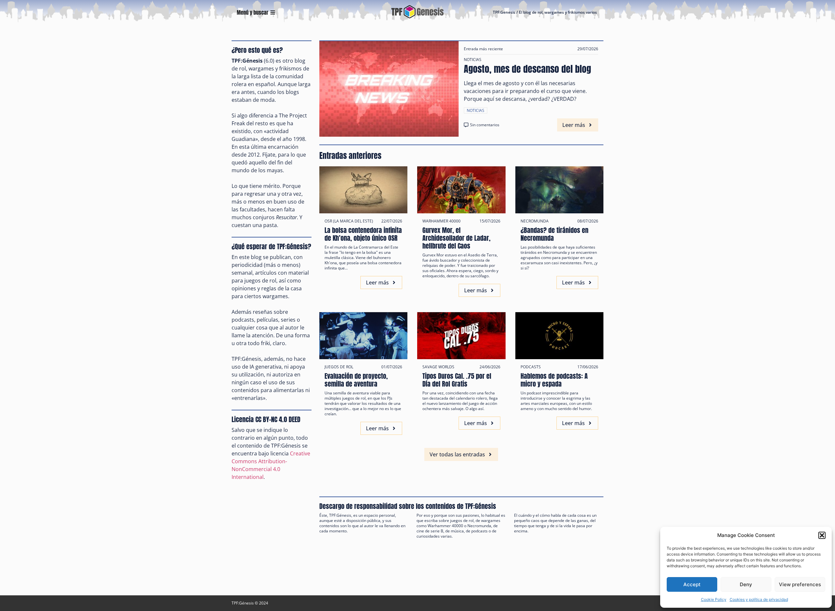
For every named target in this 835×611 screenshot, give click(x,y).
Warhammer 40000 (441, 221)
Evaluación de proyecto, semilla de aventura (356, 380)
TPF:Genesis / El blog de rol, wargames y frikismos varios (545, 12)
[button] (822, 535)
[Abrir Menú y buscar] (272, 12)
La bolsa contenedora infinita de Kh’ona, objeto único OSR (363, 234)
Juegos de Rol (339, 367)
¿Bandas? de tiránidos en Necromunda (554, 234)
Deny (746, 584)
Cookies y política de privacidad (759, 599)
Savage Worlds (438, 367)
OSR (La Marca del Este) (349, 221)
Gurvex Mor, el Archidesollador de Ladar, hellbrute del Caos (456, 238)
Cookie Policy (713, 599)
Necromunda (535, 221)
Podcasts (531, 367)
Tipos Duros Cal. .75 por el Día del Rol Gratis (456, 380)
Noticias (472, 59)
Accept (692, 584)
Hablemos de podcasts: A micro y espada (554, 380)
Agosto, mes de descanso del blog (527, 69)
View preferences (800, 584)
